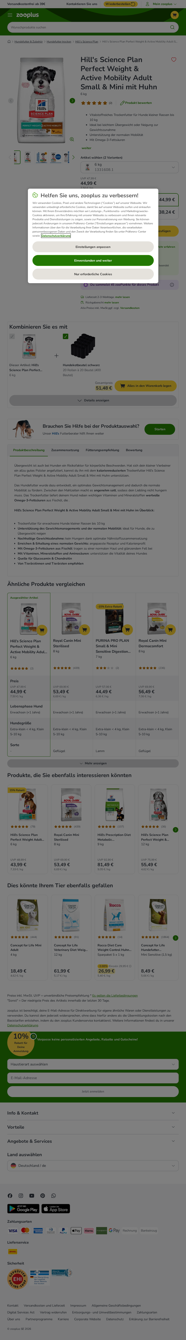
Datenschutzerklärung (56, 236)
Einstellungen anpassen (93, 247)
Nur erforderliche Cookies (93, 274)
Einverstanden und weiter (93, 260)
